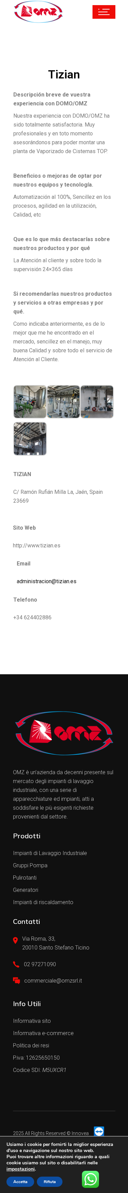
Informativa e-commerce (43, 1033)
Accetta (20, 1181)
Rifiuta (50, 1181)
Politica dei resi (31, 1045)
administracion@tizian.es (46, 581)
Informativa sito (32, 1021)
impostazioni (20, 1169)
